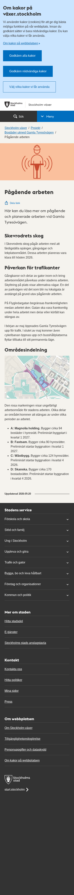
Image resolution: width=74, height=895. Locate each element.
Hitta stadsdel (14, 621)
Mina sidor (12, 690)
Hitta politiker (13, 680)
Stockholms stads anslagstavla (25, 642)
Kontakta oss (13, 669)
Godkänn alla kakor (22, 55)
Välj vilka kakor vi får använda (29, 86)
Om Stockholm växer (18, 728)
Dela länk (15, 203)
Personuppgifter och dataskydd (25, 749)
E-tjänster (11, 632)
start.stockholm (15, 789)
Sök (21, 116)
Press (8, 701)
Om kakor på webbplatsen (20, 43)
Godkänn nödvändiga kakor (27, 71)
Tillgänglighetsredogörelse (22, 738)
